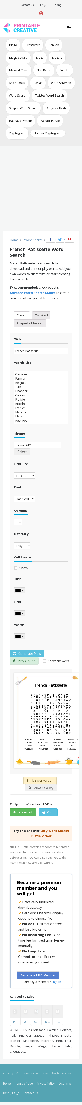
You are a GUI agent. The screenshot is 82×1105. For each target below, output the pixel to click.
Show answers (58, 661)
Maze (40, 58)
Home (7, 1083)
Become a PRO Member (38, 975)
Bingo (13, 45)
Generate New (29, 653)
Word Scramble (61, 83)
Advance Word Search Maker (32, 293)
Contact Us (27, 5)
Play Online (26, 661)
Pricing (57, 5)
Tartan (37, 83)
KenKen (54, 45)
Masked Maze (18, 70)
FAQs (43, 5)
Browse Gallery (43, 788)
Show (23, 568)
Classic (21, 315)
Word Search (17, 95)
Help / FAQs (11, 1093)
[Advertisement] (41, 189)
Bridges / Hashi (56, 108)
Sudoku (65, 70)
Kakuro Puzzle (50, 121)
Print (50, 812)
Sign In (56, 982)
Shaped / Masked (30, 323)
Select (22, 451)
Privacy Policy (46, 1083)
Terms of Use (24, 1083)
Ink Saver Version (41, 780)
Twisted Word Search (49, 95)
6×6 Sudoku (17, 83)
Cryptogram (17, 133)
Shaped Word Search (23, 108)
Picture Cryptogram (48, 133)
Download (24, 812)
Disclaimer (66, 1083)
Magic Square (18, 58)
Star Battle (44, 70)
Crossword (32, 45)
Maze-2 (57, 58)
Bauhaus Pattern (20, 121)
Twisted (41, 315)
